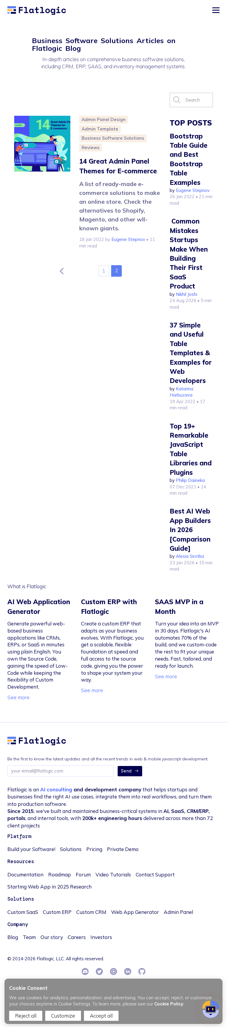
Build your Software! (31, 849)
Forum (83, 874)
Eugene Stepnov (128, 239)
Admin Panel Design (104, 119)
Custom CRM (91, 912)
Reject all (25, 1016)
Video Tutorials (113, 874)
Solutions (71, 849)
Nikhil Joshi (186, 294)
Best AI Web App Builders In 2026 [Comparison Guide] (190, 529)
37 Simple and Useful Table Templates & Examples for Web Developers (191, 353)
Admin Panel (178, 912)
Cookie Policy (168, 1004)
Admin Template (100, 129)
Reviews (91, 147)
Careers (77, 937)
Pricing (94, 849)
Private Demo (123, 849)
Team (29, 937)
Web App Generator (135, 912)
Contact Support (155, 874)
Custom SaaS (22, 912)
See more (18, 697)
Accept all (101, 1016)
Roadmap (59, 874)
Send (126, 771)
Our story (51, 937)
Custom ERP (57, 912)
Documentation (25, 874)
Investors (101, 937)
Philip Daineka (190, 480)
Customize (63, 1016)
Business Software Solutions (113, 138)
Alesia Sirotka (190, 556)
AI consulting (56, 789)
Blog (12, 937)
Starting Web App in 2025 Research (49, 886)
